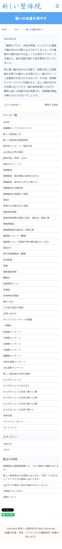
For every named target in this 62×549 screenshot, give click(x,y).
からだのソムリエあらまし (16, 385)
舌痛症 (6, 289)
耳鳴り (6, 199)
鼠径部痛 (7, 259)
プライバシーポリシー (14, 421)
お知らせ (7, 443)
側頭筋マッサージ (12, 331)
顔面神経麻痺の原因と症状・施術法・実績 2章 (26, 217)
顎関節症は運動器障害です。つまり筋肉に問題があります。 (31, 467)
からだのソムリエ (12, 379)
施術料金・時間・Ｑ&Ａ (15, 157)
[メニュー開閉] (57, 6)
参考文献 (7, 415)
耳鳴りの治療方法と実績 (15, 205)
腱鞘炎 (6, 277)
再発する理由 (51, 104)
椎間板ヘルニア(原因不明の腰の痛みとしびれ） (27, 241)
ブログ (16, 29)
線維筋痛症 (8, 223)
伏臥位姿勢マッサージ (14, 361)
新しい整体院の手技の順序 (16, 373)
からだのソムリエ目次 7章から (18, 409)
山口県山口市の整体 (13, 152)
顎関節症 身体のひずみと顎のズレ (21, 181)
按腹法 (8, 325)
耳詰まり (7, 247)
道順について (10, 496)
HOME (4, 29)
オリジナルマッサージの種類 (17, 319)
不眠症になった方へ (13, 491)
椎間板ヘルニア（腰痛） (15, 235)
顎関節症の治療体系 (13, 187)
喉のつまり (8, 301)
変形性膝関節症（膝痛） (15, 253)
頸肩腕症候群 (10, 271)
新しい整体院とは (12, 134)
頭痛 (5, 265)
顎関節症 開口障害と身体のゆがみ (21, 175)
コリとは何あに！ (13, 104)
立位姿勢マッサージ (13, 367)
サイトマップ (10, 427)
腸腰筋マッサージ (12, 355)
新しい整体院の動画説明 (15, 140)
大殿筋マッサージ (12, 349)
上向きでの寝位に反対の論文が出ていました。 (26, 485)
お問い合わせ (10, 313)
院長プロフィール (12, 164)
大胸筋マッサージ (12, 337)
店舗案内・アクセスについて (17, 128)
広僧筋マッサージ (12, 343)
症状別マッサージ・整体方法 (17, 145)
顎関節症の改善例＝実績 (15, 193)
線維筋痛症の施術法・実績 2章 (18, 229)
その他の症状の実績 (13, 307)
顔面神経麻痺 (10, 211)
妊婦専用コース (11, 283)
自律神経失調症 (11, 295)
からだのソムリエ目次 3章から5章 (20, 397)
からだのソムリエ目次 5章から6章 (20, 403)
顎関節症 (7, 169)
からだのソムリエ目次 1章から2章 (20, 391)
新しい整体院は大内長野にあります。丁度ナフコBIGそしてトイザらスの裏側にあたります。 (30, 477)
